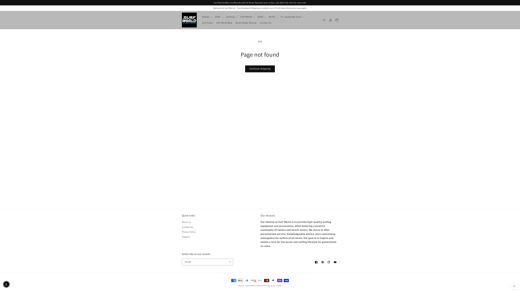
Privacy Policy (189, 232)
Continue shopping (260, 68)
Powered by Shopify (274, 286)
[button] (207, 17)
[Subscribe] (230, 262)
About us (186, 222)
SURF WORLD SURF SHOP (255, 286)
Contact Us (187, 227)
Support (186, 237)
